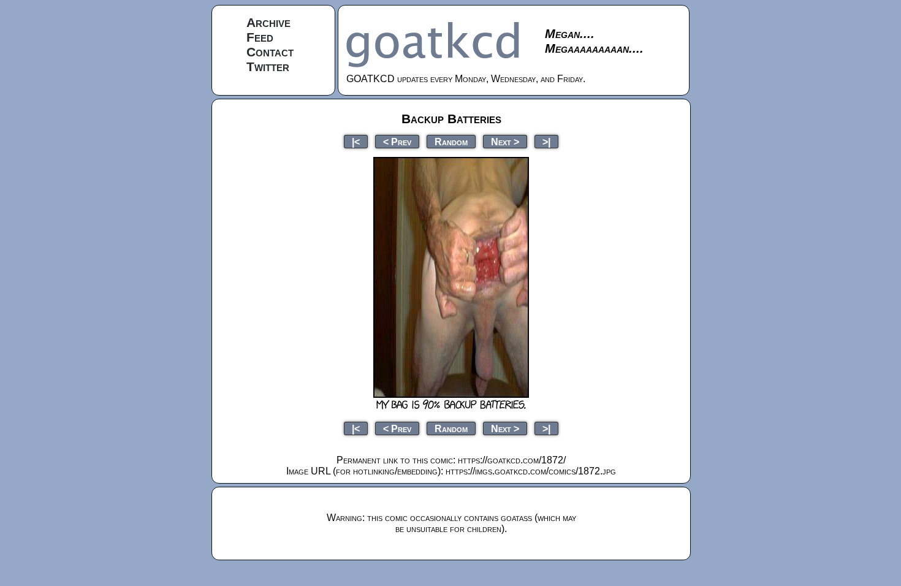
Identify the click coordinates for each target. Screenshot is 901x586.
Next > (505, 141)
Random (451, 141)
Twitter (267, 66)
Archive (268, 22)
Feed (259, 37)
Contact (270, 52)
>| (546, 141)
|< (356, 141)
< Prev (397, 141)
